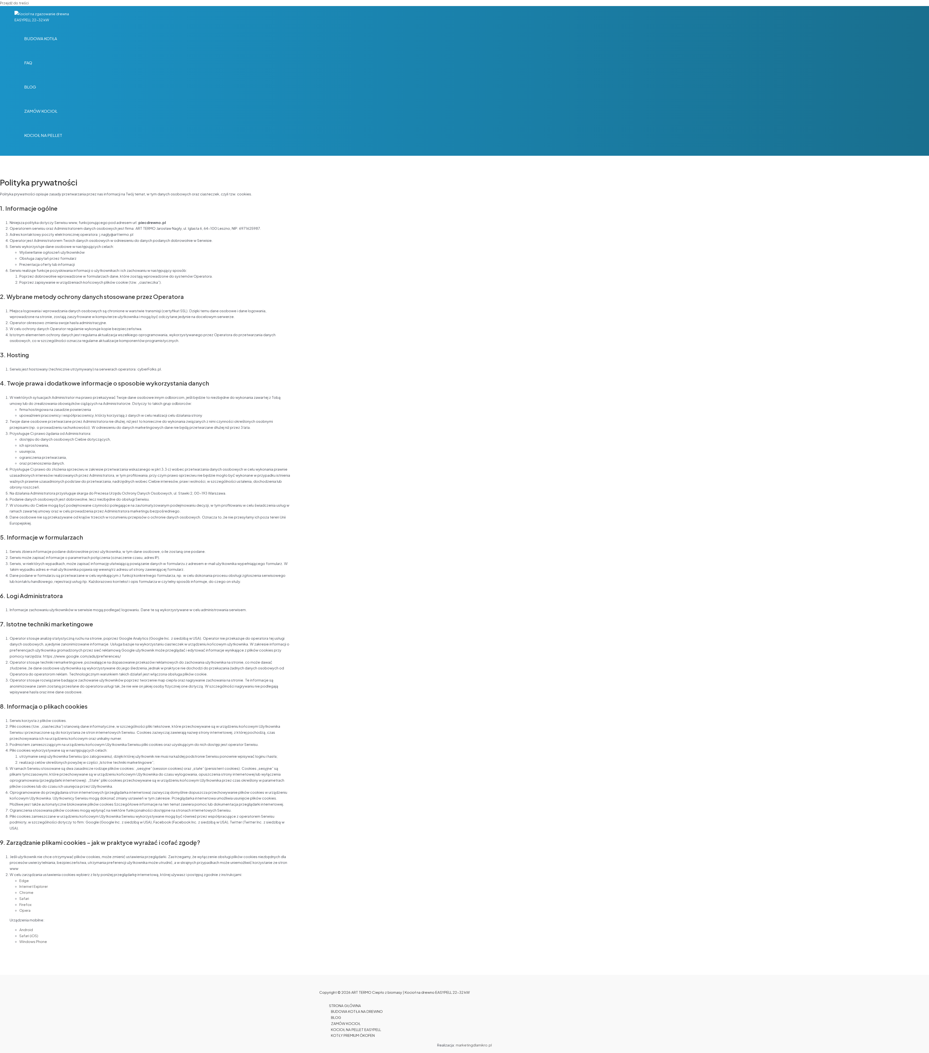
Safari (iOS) (28, 935)
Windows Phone (33, 941)
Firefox (25, 904)
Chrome (26, 892)
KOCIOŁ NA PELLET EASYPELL (356, 1029)
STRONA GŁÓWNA (345, 1005)
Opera (24, 910)
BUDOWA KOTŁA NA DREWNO (357, 1011)
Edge (24, 880)
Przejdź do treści (14, 2)
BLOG (336, 1017)
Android (26, 929)
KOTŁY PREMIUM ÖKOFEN (353, 1035)
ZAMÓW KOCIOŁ (345, 1023)
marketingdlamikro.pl (474, 1045)
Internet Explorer (33, 886)
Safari (24, 898)
